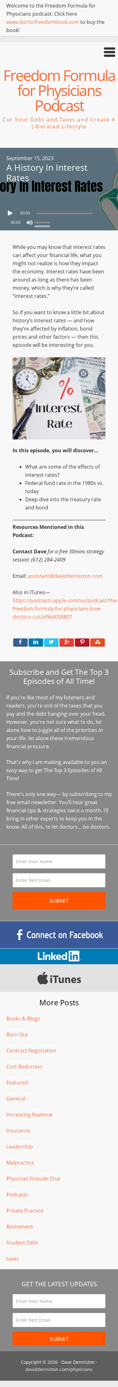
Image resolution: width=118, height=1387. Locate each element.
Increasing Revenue (29, 1114)
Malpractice (20, 1162)
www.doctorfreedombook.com (42, 22)
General (15, 1098)
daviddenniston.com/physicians (59, 1369)
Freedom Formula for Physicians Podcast (59, 90)
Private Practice (24, 1210)
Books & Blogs (23, 1018)
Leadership (19, 1146)
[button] (59, 52)
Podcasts (17, 1194)
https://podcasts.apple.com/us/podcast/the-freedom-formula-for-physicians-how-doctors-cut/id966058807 (65, 608)
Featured (17, 1082)
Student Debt (22, 1242)
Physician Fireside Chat (33, 1178)
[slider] (43, 222)
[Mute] (29, 222)
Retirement (19, 1226)
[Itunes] (59, 978)
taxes (12, 1258)
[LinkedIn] (59, 956)
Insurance (18, 1130)
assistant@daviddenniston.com (65, 576)
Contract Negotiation (31, 1050)
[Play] (11, 213)
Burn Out (17, 1034)
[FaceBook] (59, 934)
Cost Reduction (24, 1066)
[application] (59, 211)
